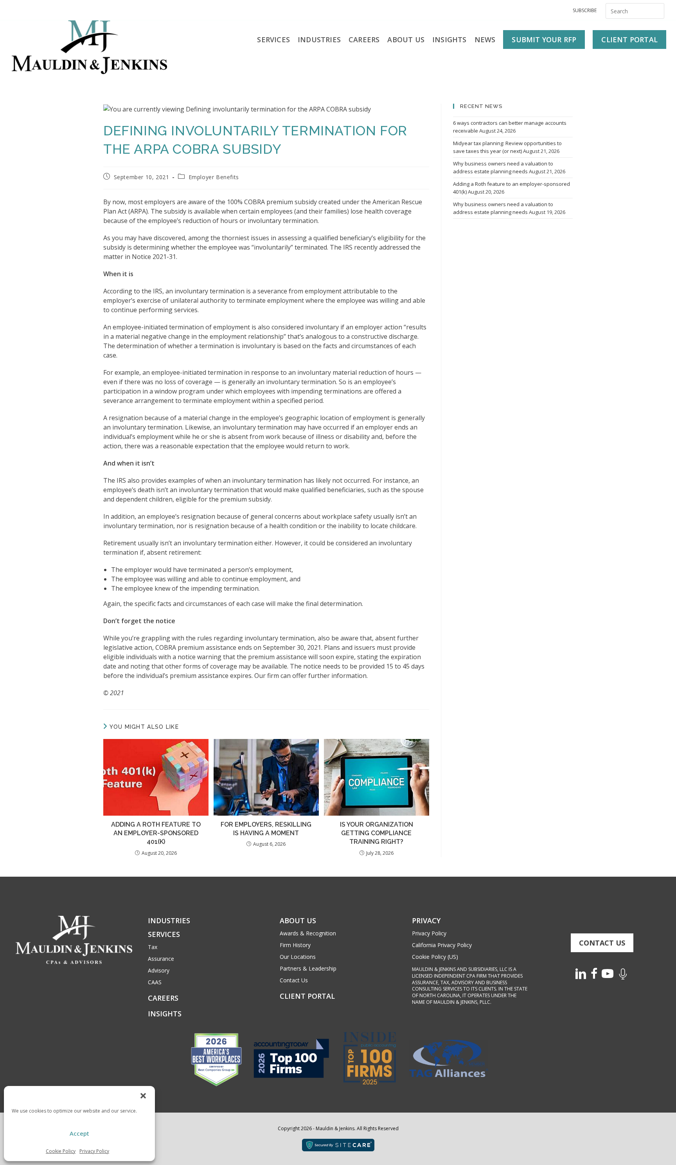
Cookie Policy (61, 1151)
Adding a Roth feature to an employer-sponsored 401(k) (156, 833)
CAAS (155, 982)
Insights (165, 1013)
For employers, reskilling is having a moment (266, 829)
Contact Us (294, 980)
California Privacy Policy (442, 945)
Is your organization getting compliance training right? (376, 833)
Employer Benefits (214, 177)
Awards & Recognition (308, 933)
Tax (152, 947)
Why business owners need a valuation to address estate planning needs (503, 167)
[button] (143, 1096)
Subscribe (585, 10)
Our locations (298, 956)
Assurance (161, 958)
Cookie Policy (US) (435, 956)
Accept (79, 1133)
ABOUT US (298, 920)
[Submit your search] (656, 10)
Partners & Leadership (308, 968)
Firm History (295, 945)
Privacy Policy (94, 1151)
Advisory (158, 970)
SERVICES (164, 934)
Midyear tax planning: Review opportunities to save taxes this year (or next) (507, 147)
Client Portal (307, 996)
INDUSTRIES (169, 920)
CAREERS (163, 998)
